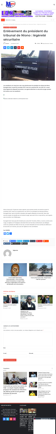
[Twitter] (8, 47)
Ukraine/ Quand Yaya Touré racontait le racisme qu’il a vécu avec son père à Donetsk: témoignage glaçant (45, 375)
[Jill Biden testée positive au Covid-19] (45, 299)
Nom (4, 347)
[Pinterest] (18, 47)
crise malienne (13, 27)
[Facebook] (4, 47)
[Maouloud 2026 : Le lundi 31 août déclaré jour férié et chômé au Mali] (32, 411)
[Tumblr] (15, 47)
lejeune (7, 43)
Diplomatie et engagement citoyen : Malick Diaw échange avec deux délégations (23, 20)
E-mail (4, 353)
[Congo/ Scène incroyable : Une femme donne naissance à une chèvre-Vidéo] (33, 384)
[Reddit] (22, 47)
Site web (31, 353)
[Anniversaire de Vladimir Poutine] (10, 299)
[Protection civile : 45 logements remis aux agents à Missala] (24, 411)
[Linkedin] (11, 47)
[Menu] (2, 5)
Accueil (6, 24)
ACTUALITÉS (11, 24)
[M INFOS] (11, 4)
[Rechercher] (54, 5)
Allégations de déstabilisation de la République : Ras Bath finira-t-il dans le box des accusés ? (27, 314)
